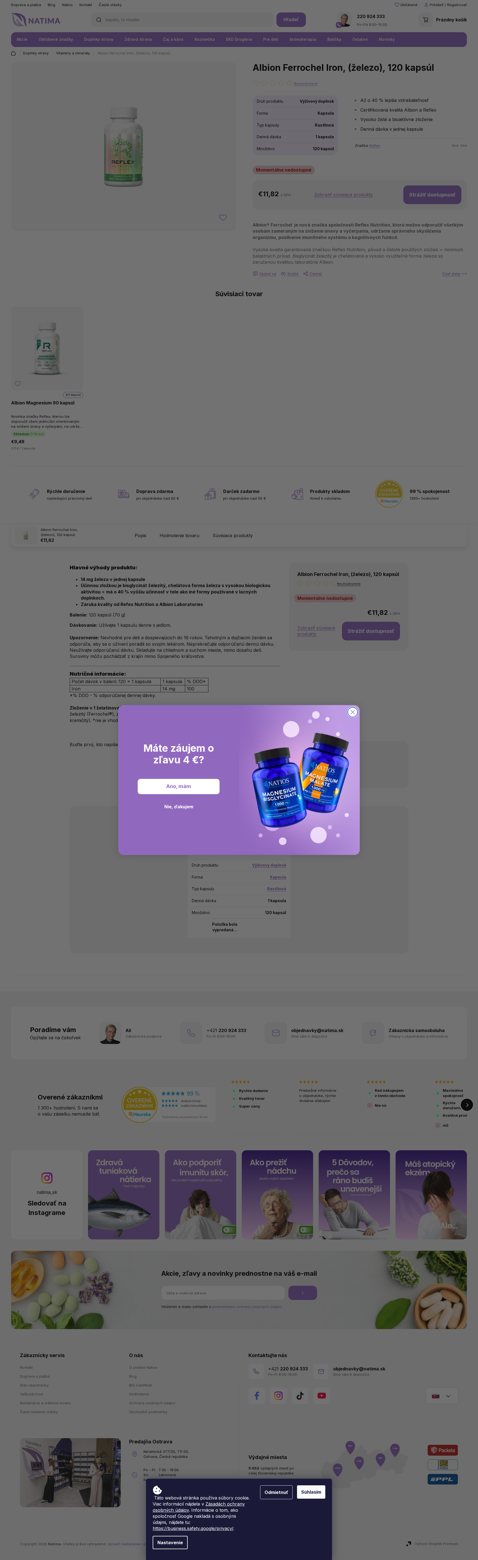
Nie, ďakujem (178, 806)
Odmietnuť (276, 1492)
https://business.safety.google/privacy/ (193, 1528)
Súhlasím (311, 1492)
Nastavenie (170, 1542)
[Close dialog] (353, 712)
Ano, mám (178, 786)
